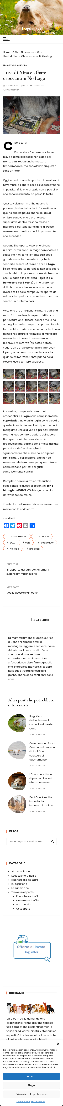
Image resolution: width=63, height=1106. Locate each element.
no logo (14, 548)
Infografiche (19, 884)
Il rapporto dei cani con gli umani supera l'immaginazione (27, 572)
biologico (43, 536)
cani (27, 542)
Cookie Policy (23, 1101)
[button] (58, 1043)
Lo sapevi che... (20, 888)
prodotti (34, 548)
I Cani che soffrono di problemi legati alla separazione (41, 778)
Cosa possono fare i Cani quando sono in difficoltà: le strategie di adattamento (42, 751)
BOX (12, 542)
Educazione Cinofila (15, 65)
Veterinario (23, 904)
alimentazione (18, 536)
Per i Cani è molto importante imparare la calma (41, 801)
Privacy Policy (38, 1101)
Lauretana (13, 90)
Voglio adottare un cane (22, 593)
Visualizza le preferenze (31, 1094)
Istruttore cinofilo (27, 900)
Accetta (31, 1076)
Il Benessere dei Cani (24, 880)
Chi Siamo (16, 993)
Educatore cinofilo (28, 896)
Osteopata (23, 909)
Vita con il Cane (21, 871)
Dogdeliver (32, 28)
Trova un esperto (22, 892)
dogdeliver (47, 542)
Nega (31, 1085)
